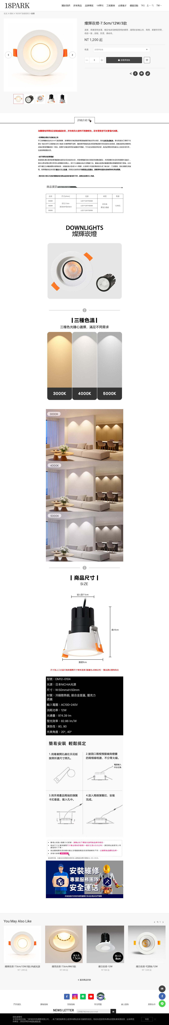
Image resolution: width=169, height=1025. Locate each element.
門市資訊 (17, 1004)
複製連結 (147, 73)
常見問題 (98, 1004)
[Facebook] (67, 996)
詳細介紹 (82, 120)
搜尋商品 (153, 5)
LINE (141, 73)
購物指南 (44, 1004)
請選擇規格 (99, 50)
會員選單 (149, 5)
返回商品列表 (85, 980)
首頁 (5, 13)
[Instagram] (75, 996)
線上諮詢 (125, 1004)
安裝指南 (71, 1004)
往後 (163, 922)
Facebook (135, 73)
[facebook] (162, 996)
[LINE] (83, 996)
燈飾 (11, 13)
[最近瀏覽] (162, 988)
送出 (113, 1011)
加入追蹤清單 (147, 60)
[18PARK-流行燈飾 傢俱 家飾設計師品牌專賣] (17, 5)
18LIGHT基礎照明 (22, 13)
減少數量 (86, 60)
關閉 (155, 1019)
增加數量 (101, 60)
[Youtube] (91, 996)
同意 (147, 1019)
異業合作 (152, 1004)
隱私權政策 (36, 1021)
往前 (155, 922)
